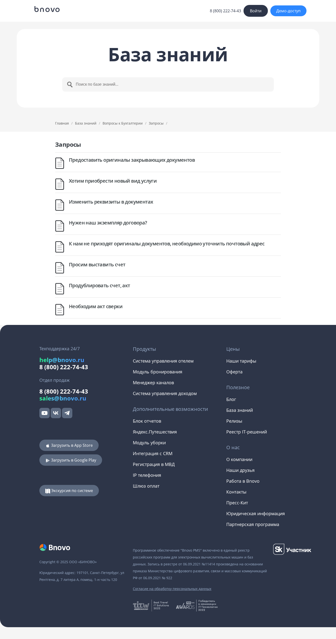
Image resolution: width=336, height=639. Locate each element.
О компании (239, 459)
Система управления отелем (163, 361)
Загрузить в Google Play (73, 460)
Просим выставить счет (97, 264)
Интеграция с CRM (152, 453)
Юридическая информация (255, 513)
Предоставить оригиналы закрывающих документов (132, 160)
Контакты (236, 492)
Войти (255, 11)
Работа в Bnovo (243, 481)
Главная (62, 123)
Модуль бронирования (157, 372)
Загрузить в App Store (71, 445)
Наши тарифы (241, 361)
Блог (231, 399)
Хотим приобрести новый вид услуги (113, 180)
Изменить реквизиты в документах (111, 201)
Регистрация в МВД (154, 464)
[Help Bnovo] (47, 9)
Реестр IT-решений (246, 432)
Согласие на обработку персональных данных (172, 588)
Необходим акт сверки (95, 306)
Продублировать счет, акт (99, 285)
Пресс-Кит (237, 503)
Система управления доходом (165, 393)
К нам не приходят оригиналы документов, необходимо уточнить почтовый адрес (167, 243)
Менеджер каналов (153, 382)
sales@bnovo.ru (62, 398)
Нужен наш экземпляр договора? (108, 222)
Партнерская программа (252, 524)
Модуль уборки (149, 443)
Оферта (234, 372)
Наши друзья (240, 470)
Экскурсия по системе (71, 490)
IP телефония (147, 475)
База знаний (85, 123)
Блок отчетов (147, 421)
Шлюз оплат (146, 486)
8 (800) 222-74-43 (225, 11)
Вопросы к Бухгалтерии (123, 123)
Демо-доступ (288, 11)
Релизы (234, 421)
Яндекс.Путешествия (155, 432)
